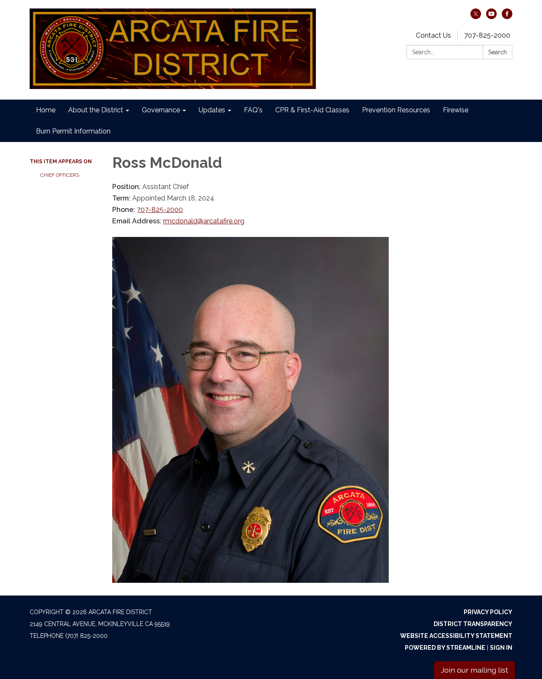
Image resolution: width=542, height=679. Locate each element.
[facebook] (507, 17)
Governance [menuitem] (161, 110)
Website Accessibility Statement (456, 635)
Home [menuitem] (45, 110)
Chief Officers (59, 175)
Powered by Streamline (445, 647)
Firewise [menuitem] (455, 110)
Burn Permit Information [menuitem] (73, 131)
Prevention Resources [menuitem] (396, 110)
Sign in (501, 647)
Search (497, 52)
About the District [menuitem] (95, 110)
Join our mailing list (474, 669)
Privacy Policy (488, 612)
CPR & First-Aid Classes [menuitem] (312, 110)
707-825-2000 (487, 35)
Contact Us (433, 35)
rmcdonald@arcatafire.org (203, 221)
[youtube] (491, 17)
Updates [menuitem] (212, 110)
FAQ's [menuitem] (253, 110)
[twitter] (475, 17)
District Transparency (473, 624)
